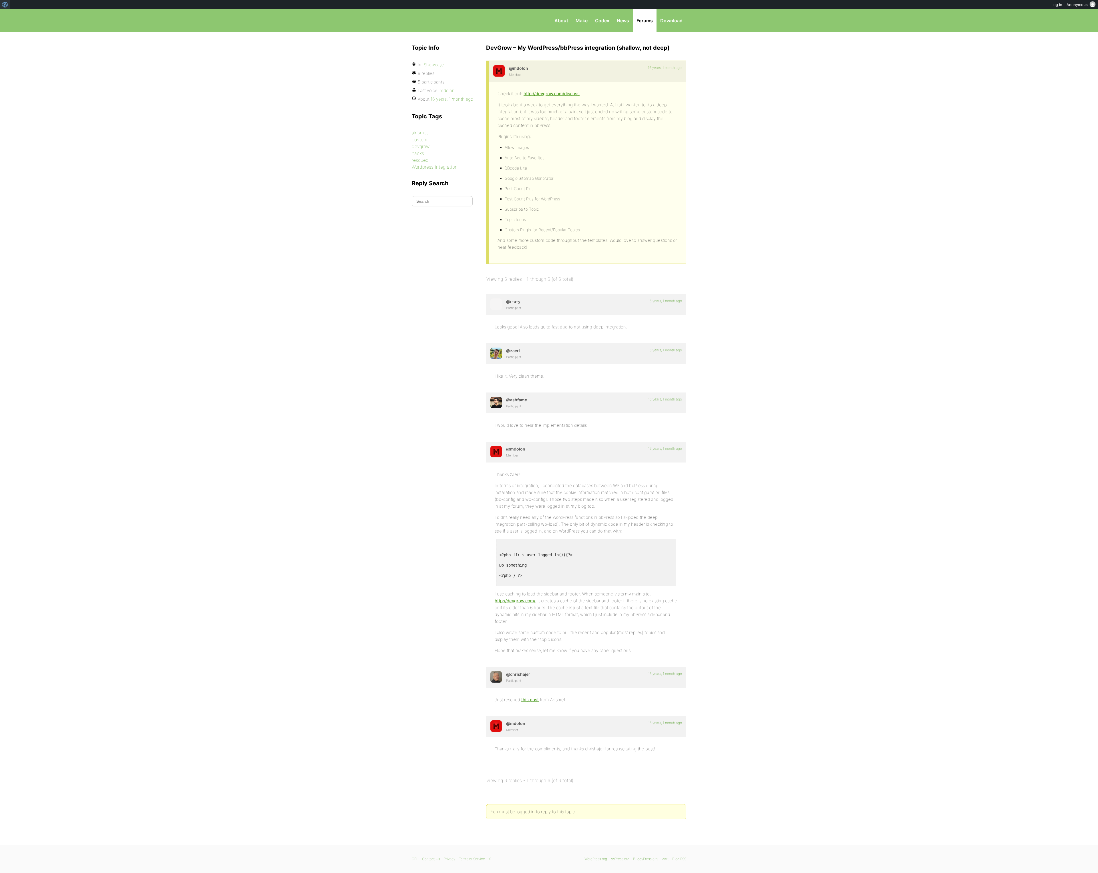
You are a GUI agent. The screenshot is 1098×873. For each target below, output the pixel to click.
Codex (602, 20)
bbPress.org (441, 20)
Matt (665, 859)
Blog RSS (679, 859)
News (623, 20)
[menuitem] (5, 4)
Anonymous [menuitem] (1077, 4)
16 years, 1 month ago (665, 67)
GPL (415, 859)
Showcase (434, 64)
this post (530, 699)
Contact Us (431, 859)
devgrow (421, 146)
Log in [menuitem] (1056, 4)
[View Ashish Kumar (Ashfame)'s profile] (496, 402)
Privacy (449, 859)
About (561, 20)
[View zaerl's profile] (496, 353)
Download (671, 20)
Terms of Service (472, 859)
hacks (418, 153)
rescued (420, 160)
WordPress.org (595, 859)
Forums (644, 20)
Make (582, 20)
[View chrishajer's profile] (496, 677)
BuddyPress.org (645, 859)
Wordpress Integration (435, 167)
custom (419, 139)
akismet (420, 132)
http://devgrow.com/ (515, 600)
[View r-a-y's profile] (496, 304)
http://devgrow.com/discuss (552, 93)
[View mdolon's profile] (499, 71)
